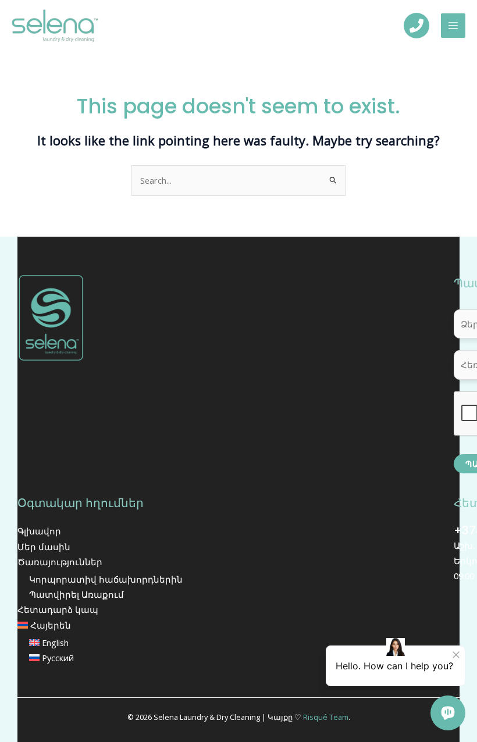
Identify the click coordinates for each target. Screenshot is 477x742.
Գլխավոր (39, 531)
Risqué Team (325, 717)
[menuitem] (218, 625)
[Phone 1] (416, 25)
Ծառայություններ (59, 562)
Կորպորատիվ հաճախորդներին (106, 579)
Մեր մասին (43, 546)
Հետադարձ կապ (57, 609)
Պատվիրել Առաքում (76, 594)
